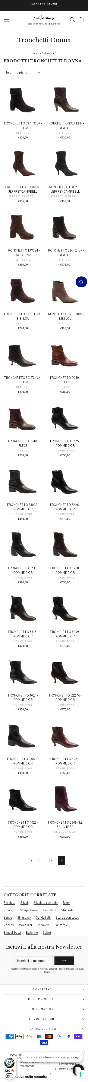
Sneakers (43, 925)
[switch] (9, 1075)
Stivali (24, 903)
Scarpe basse (29, 910)
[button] (78, 1070)
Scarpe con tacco (67, 917)
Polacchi (9, 910)
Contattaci (43, 989)
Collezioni (48, 53)
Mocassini (25, 925)
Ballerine (32, 932)
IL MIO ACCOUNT (42, 1019)
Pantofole (61, 925)
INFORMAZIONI (43, 1009)
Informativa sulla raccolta (26, 1076)
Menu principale (43, 999)
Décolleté (49, 910)
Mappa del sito (42, 1029)
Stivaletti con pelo (46, 903)
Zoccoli (9, 925)
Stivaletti (9, 903)
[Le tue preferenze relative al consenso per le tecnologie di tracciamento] (80, 1074)
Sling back (24, 917)
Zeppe (8, 917)
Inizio (36, 53)
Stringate (67, 910)
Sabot (47, 932)
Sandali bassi (12, 932)
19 (50, 860)
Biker (66, 903)
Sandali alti (43, 917)
